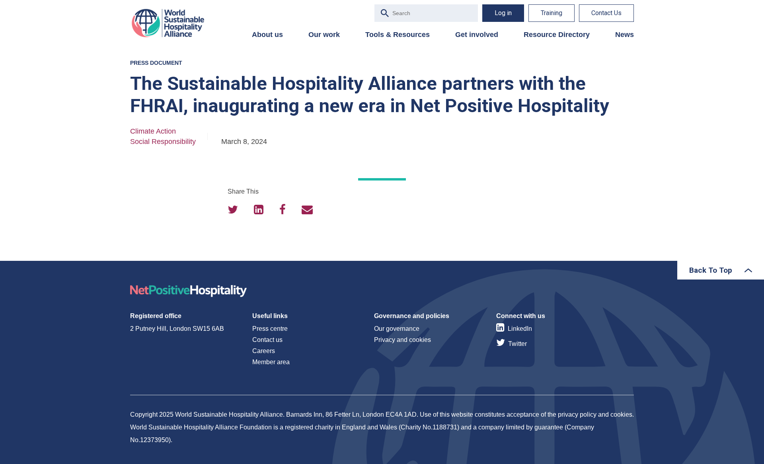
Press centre (270, 328)
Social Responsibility (163, 142)
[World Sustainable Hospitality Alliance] (172, 23)
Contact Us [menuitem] (606, 13)
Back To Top (710, 270)
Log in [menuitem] (503, 13)
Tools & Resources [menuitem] (397, 35)
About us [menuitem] (267, 35)
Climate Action (153, 131)
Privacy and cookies (402, 339)
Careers (263, 351)
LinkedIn (520, 328)
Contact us (267, 339)
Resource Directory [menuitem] (557, 35)
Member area (271, 362)
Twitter (517, 343)
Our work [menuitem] (324, 35)
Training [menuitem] (551, 13)
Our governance (396, 328)
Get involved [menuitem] (476, 35)
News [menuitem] (624, 35)
